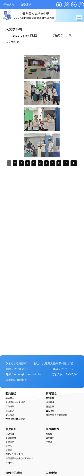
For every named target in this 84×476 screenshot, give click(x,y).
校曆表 (8, 450)
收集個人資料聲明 (16, 380)
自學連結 (9, 442)
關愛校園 (50, 398)
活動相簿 (9, 434)
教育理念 (51, 393)
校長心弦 (9, 410)
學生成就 (9, 414)
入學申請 (51, 473)
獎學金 (8, 446)
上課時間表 (10, 438)
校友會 (49, 442)
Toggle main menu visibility (79, 17)
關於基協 (10, 393)
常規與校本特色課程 (15, 402)
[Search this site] (81, 4)
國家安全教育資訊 (14, 454)
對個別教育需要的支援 (56, 414)
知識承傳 (50, 402)
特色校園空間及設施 (15, 418)
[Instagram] (66, 4)
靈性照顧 (50, 410)
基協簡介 (9, 398)
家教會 (49, 434)
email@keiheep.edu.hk (27, 374)
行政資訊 (9, 406)
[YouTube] (74, 4)
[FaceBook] (59, 4)
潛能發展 (50, 406)
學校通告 (50, 438)
